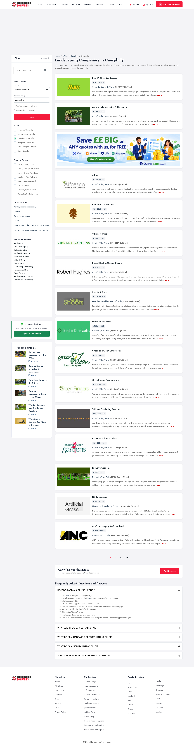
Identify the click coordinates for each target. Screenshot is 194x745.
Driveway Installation (21, 256)
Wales (111, 87)
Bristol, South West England (28, 181)
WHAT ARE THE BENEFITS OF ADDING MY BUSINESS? (83, 655)
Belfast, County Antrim (26, 164)
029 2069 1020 (99, 209)
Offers (111, 4)
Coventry (131, 709)
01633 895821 (98, 472)
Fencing (17, 211)
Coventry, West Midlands (27, 189)
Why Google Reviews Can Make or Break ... (37, 422)
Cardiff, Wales (23, 185)
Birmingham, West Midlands (28, 168)
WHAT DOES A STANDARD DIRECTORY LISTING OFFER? (84, 637)
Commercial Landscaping (23, 279)
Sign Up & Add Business (31, 333)
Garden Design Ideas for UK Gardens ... (36, 369)
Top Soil (17, 220)
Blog (120, 4)
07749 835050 (99, 297)
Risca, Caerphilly (24, 151)
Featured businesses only (25, 110)
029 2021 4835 (99, 414)
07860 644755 (99, 531)
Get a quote (51, 4)
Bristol (130, 700)
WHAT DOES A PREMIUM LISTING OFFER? (77, 646)
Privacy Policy (60, 712)
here (67, 595)
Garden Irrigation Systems (24, 276)
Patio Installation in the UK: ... (38, 381)
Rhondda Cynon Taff (109, 301)
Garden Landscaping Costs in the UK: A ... (37, 394)
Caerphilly (96, 87)
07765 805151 (98, 180)
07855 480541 (98, 82)
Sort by (16, 85)
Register (58, 703)
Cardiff (95, 116)
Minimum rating (19, 96)
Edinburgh (160, 685)
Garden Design (19, 243)
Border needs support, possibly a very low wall (31, 230)
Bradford (131, 696)
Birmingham (132, 687)
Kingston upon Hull (163, 694)
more (159, 95)
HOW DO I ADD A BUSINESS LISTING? (76, 590)
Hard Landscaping (21, 246)
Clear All (45, 58)
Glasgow (159, 690)
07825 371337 (98, 267)
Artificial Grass (19, 260)
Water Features (19, 273)
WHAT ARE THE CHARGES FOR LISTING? (77, 627)
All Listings (59, 686)
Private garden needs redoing (25, 206)
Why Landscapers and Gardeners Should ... (37, 408)
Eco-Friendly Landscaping (23, 266)
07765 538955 (98, 111)
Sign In (136, 4)
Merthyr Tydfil (97, 506)
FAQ (57, 707)
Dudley (158, 681)
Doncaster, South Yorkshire (28, 194)
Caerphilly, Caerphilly (26, 138)
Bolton (130, 691)
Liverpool (159, 707)
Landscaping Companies (81, 4)
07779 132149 (98, 238)
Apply (32, 117)
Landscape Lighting (21, 270)
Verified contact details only (26, 106)
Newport (95, 330)
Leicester (159, 703)
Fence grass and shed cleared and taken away (31, 225)
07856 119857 (98, 326)
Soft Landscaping (20, 250)
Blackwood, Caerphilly (26, 134)
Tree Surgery (19, 263)
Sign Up (149, 4)
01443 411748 (98, 501)
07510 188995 (98, 355)
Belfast (130, 683)
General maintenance (22, 216)
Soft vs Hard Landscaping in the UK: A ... (37, 355)
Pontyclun (96, 301)
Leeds (158, 698)
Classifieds (100, 4)
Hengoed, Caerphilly (26, 142)
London (159, 712)
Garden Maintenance (22, 253)
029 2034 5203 (99, 443)
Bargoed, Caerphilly (25, 130)
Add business (170, 571)
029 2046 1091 (99, 384)
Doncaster (131, 713)
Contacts (64, 4)
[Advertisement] (97, 34)
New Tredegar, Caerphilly (27, 146)
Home (40, 4)
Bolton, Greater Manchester (28, 173)
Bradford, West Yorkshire (27, 177)
